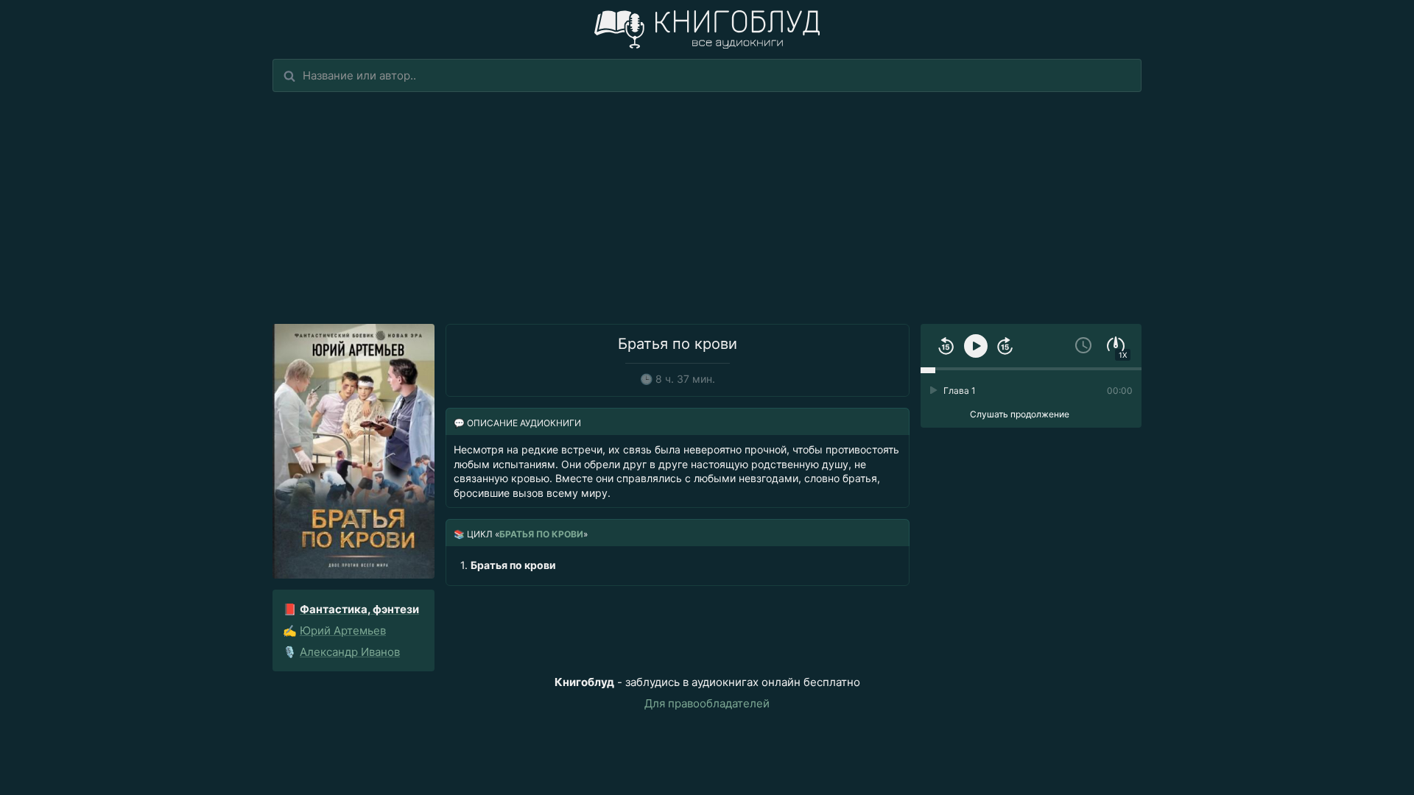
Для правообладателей (707, 703)
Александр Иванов (350, 652)
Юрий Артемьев (343, 630)
